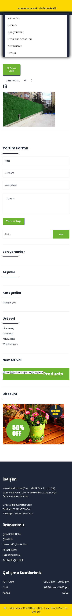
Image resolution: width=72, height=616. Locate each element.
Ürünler (12, 25)
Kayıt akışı (8, 333)
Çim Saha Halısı (12, 534)
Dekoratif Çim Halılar (15, 544)
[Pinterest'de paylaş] (30, 135)
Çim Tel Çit (12, 80)
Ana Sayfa (13, 18)
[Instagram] (43, 3)
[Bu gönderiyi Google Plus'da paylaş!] (17, 135)
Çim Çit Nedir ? (16, 32)
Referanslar (15, 46)
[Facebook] (28, 3)
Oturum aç (8, 328)
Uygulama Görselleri (20, 39)
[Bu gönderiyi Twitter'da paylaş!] (10, 135)
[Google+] (38, 3)
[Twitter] (33, 3)
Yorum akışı (9, 338)
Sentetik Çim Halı (13, 560)
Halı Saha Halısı (11, 555)
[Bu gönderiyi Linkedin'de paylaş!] (24, 135)
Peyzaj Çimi (10, 549)
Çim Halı (8, 539)
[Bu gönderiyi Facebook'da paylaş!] (4, 135)
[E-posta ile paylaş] (37, 135)
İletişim (12, 53)
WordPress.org (10, 344)
